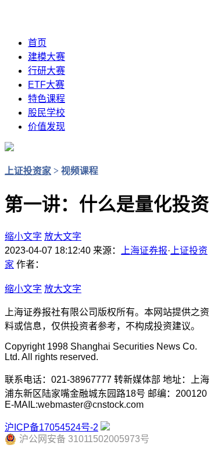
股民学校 (46, 113)
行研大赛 (46, 71)
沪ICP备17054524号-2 (51, 427)
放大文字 (62, 236)
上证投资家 (28, 171)
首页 (37, 43)
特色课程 (46, 99)
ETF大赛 (46, 85)
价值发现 (46, 126)
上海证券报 (144, 250)
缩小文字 (23, 236)
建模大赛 (46, 57)
